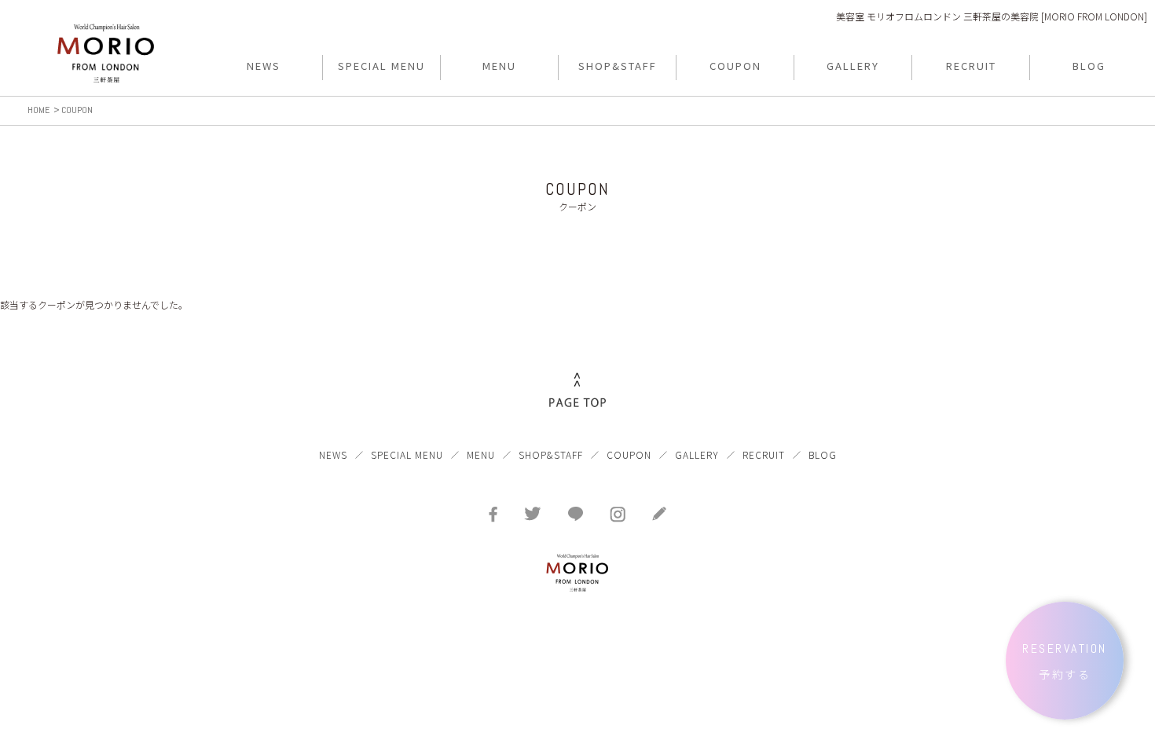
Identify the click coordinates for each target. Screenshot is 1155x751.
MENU (481, 454)
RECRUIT (763, 454)
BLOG (822, 454)
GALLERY (697, 454)
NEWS (333, 454)
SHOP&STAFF (551, 454)
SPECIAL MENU (407, 454)
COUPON (629, 454)
